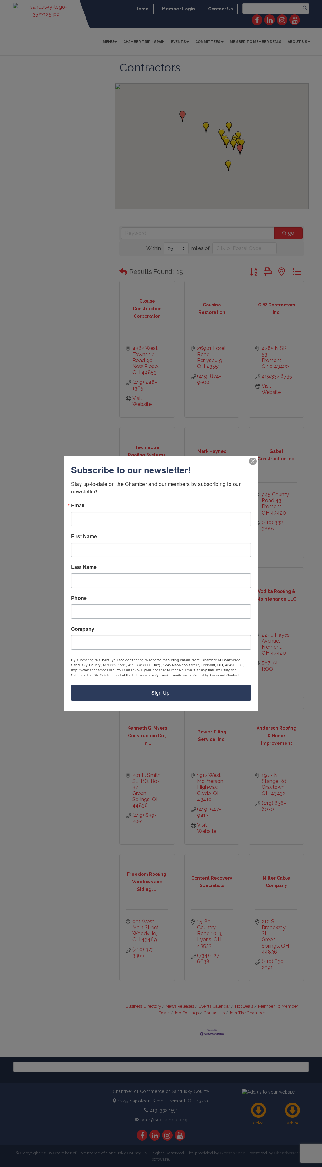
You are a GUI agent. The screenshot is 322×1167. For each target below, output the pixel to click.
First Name (84, 536)
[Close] (253, 461)
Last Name (84, 567)
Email (77, 505)
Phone (79, 598)
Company (82, 628)
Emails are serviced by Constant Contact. (206, 674)
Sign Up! (161, 692)
